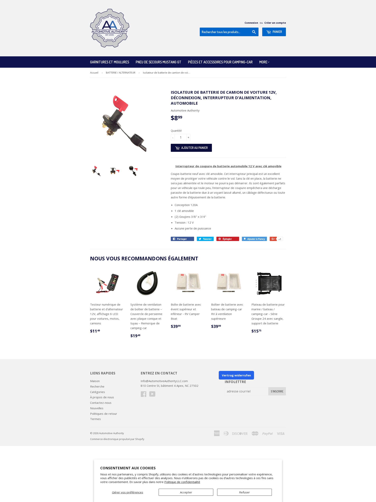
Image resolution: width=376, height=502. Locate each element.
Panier (277, 32)
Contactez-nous (100, 403)
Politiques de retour (103, 414)
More (263, 62)
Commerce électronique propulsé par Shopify (117, 439)
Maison (95, 381)
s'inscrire (277, 391)
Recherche (97, 386)
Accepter (186, 492)
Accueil (94, 72)
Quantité (176, 130)
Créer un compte (275, 22)
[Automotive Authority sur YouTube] (152, 395)
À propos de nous (102, 397)
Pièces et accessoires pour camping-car (220, 62)
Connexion (251, 22)
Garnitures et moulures (109, 62)
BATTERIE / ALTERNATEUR (120, 72)
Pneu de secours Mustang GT (158, 62)
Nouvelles (96, 408)
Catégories (97, 392)
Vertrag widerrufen (236, 375)
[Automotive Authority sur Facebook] (143, 395)
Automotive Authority (111, 433)
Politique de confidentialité (182, 482)
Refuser (244, 492)
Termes (95, 419)
